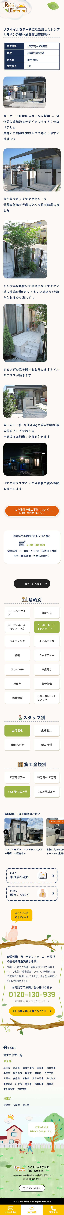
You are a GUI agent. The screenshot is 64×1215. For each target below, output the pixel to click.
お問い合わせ (10, 1212)
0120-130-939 (35, 545)
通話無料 (53, 1212)
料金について (19, 892)
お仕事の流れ (19, 875)
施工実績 (32, 1212)
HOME (12, 1048)
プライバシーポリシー (32, 1188)
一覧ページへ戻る (32, 583)
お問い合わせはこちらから (32, 1011)
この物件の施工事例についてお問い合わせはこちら (32, 511)
